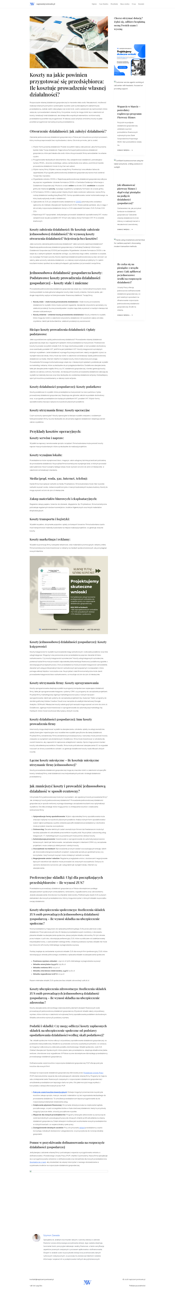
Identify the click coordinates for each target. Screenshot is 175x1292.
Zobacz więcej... (125, 150)
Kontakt (141, 4)
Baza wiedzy (125, 4)
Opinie (94, 4)
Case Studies (103, 4)
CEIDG (78, 202)
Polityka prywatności (137, 1286)
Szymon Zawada (51, 1235)
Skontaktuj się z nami (38, 1162)
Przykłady (114, 4)
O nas (134, 4)
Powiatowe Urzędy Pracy (93, 1073)
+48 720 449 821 (36, 1286)
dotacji (82, 1128)
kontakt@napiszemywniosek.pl (42, 1279)
